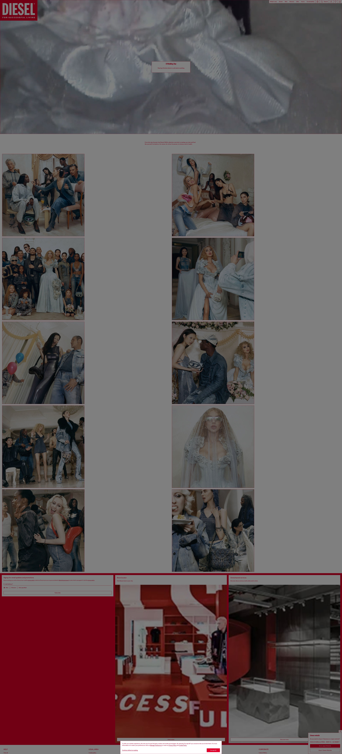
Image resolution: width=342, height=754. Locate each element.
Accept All (213, 750)
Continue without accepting (130, 750)
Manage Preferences (156, 745)
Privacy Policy (172, 745)
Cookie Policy (183, 745)
